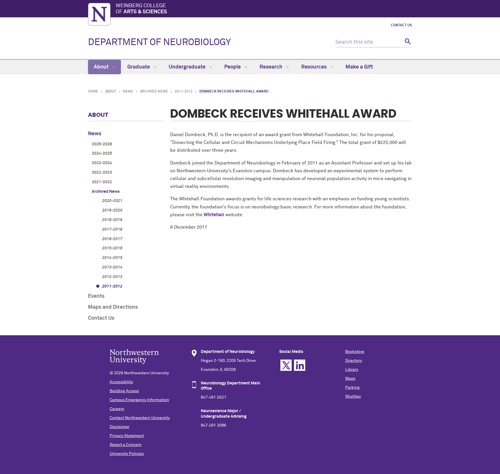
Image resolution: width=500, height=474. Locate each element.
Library (351, 370)
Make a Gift (359, 67)
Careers (117, 409)
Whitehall (214, 214)
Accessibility (121, 382)
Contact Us (401, 25)
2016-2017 (112, 239)
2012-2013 (112, 277)
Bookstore (354, 352)
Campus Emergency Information (139, 400)
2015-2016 (112, 248)
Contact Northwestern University (140, 418)
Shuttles (353, 397)
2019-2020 (112, 210)
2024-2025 (102, 153)
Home (93, 91)
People (233, 67)
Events (96, 296)
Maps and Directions (113, 307)
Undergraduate (188, 67)
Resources (314, 67)
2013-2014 (112, 267)
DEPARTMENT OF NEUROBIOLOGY (159, 42)
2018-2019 (112, 220)
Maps (350, 379)
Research (272, 67)
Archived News (154, 91)
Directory (353, 361)
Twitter (286, 365)
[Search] (407, 42)
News (128, 91)
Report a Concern (125, 445)
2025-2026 (102, 144)
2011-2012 (183, 91)
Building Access (124, 391)
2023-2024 (102, 163)
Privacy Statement (127, 436)
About (102, 67)
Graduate (139, 67)
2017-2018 (112, 229)
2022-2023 (102, 173)
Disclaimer (119, 427)
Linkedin (299, 365)
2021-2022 (102, 182)
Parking (352, 388)
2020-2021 (112, 201)
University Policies (127, 454)
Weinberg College (141, 9)
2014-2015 (112, 258)
